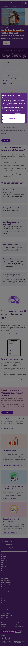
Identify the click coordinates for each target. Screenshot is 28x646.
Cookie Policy (18, 113)
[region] (14, 108)
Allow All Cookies (13, 115)
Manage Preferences (13, 118)
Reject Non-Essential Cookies (14, 121)
